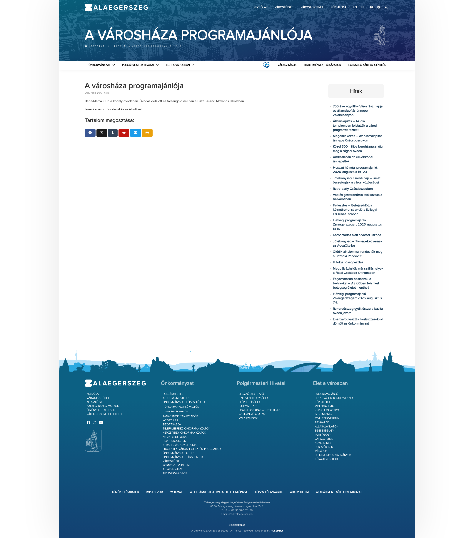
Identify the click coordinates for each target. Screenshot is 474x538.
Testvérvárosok (175, 473)
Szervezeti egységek (253, 398)
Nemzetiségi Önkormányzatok (184, 432)
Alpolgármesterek (176, 398)
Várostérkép (284, 7)
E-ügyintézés (248, 406)
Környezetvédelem (176, 465)
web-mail (176, 492)
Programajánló (326, 394)
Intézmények (324, 414)
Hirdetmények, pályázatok (322, 65)
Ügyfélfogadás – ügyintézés (260, 410)
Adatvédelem (299, 492)
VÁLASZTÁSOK (287, 65)
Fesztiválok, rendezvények (334, 398)
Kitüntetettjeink (175, 436)
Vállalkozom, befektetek (105, 414)
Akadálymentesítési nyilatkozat (339, 492)
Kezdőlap (260, 7)
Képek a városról (327, 410)
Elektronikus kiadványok (333, 455)
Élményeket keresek (101, 410)
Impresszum (154, 492)
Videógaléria (324, 406)
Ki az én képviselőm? (177, 411)
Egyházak (322, 422)
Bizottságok (172, 424)
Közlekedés (323, 443)
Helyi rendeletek (174, 441)
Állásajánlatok (326, 426)
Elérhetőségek (249, 402)
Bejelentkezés (237, 525)
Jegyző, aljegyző (251, 394)
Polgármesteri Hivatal (138, 65)
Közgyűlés (170, 420)
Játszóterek (324, 438)
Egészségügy (324, 430)
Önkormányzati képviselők (182, 402)
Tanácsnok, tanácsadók (180, 416)
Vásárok (321, 451)
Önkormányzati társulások (183, 457)
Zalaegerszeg (116, 7)
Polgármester (173, 394)
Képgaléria (338, 7)
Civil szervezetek (327, 418)
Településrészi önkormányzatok (186, 428)
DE (363, 7)
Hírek (116, 46)
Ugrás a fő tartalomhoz (380, 2)
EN (355, 7)
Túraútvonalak (326, 459)
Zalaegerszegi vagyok (103, 406)
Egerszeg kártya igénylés (367, 65)
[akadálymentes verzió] (379, 7)
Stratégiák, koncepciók (180, 445)
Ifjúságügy (323, 434)
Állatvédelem (172, 469)
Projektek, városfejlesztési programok (192, 449)
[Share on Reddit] (123, 133)
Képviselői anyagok (269, 492)
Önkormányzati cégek (179, 453)
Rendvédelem (324, 447)
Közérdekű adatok (252, 414)
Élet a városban (178, 65)
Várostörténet (312, 7)
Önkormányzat (100, 65)
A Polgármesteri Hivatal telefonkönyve (219, 492)
